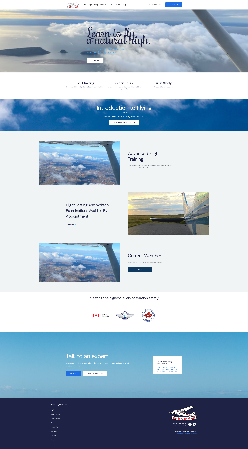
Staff (84, 5)
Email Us (73, 374)
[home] (73, 4)
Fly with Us (174, 5)
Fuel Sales (54, 431)
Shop (124, 5)
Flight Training (93, 5)
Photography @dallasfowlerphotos (187, 433)
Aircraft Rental (55, 419)
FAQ (111, 5)
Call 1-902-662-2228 (155, 5)
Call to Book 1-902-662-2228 (124, 122)
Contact (118, 5)
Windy (140, 270)
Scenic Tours (55, 427)
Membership (55, 423)
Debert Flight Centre (59, 405)
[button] (104, 4)
